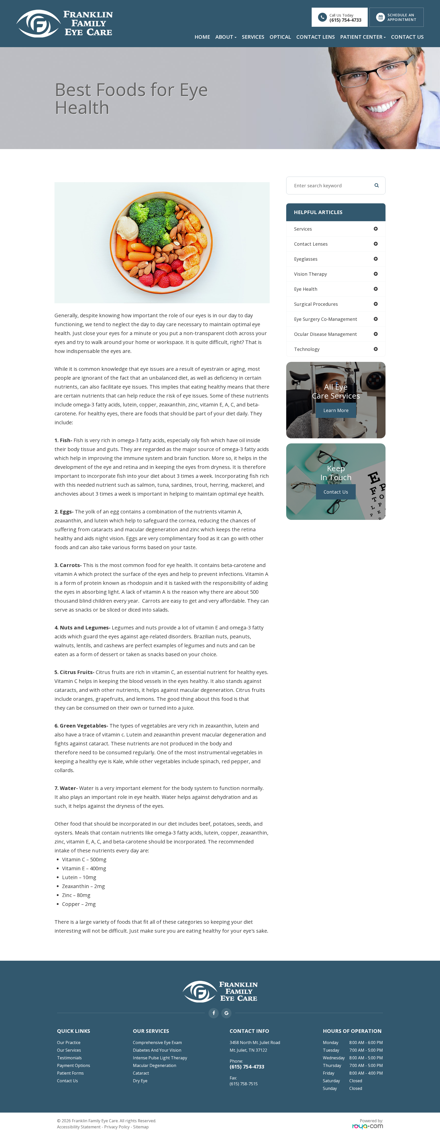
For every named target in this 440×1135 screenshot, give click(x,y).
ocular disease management (325, 334)
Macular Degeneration (154, 1065)
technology (307, 349)
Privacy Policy (117, 1127)
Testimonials (69, 1058)
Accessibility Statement (79, 1127)
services (303, 229)
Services (253, 36)
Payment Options (73, 1065)
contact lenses (311, 244)
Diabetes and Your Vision (157, 1050)
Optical (280, 36)
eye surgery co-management (325, 319)
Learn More (336, 410)
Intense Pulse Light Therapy (160, 1058)
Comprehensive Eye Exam (157, 1042)
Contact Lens (315, 36)
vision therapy (310, 274)
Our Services (69, 1050)
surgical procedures (316, 304)
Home (202, 36)
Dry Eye (140, 1081)
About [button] (224, 36)
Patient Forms (70, 1073)
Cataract (141, 1073)
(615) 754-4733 (345, 20)
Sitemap (141, 1127)
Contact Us (407, 36)
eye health (305, 289)
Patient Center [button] (361, 36)
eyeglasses (306, 259)
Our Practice (68, 1042)
